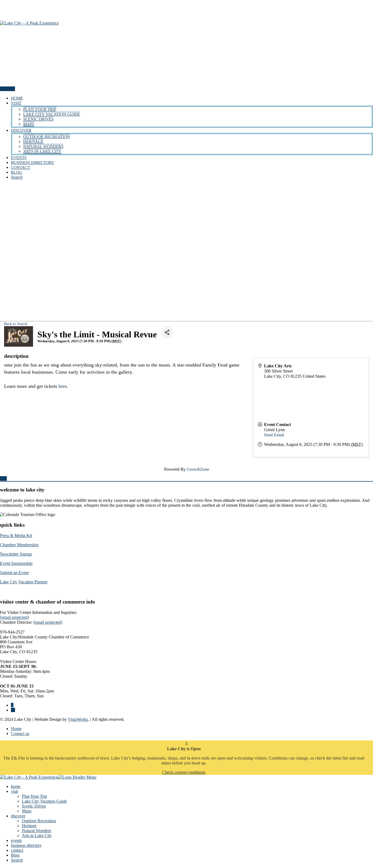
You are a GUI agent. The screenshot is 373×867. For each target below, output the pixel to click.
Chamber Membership (19, 544)
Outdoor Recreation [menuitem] (39, 820)
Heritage (33, 141)
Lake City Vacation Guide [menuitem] (44, 801)
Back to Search (15, 324)
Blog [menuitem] (15, 855)
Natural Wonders (43, 146)
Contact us (20, 733)
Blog (16, 172)
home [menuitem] (15, 786)
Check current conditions (183, 772)
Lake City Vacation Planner (24, 582)
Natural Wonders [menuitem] (36, 830)
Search (17, 177)
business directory (32, 162)
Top (3, 478)
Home (16, 728)
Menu (5, 88)
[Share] (167, 332)
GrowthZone (198, 469)
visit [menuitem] (14, 791)
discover (21, 130)
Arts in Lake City (42, 151)
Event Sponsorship (16, 563)
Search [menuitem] (17, 860)
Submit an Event (14, 572)
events (18, 157)
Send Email (274, 435)
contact (20, 167)
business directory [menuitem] (26, 845)
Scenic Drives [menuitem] (34, 806)
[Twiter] (13, 710)
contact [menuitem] (17, 850)
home (17, 98)
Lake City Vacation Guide (51, 114)
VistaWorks (78, 719)
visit (16, 103)
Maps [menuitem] (26, 811)
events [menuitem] (16, 840)
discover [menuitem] (18, 816)
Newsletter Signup (16, 554)
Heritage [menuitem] (29, 825)
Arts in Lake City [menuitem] (37, 835)
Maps (28, 124)
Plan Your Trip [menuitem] (34, 796)
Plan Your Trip (39, 109)
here (62, 386)
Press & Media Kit (16, 535)
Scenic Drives (38, 119)
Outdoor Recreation (46, 136)
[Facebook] (12, 705)
